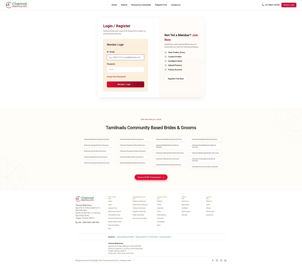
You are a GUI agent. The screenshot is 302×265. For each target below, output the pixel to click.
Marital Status (161, 215)
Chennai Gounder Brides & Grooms (133, 151)
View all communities (140, 218)
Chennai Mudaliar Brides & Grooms (169, 139)
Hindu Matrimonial (114, 215)
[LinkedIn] (225, 260)
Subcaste (160, 208)
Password (111, 64)
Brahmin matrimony (139, 201)
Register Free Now (176, 79)
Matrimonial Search (114, 211)
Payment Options (113, 225)
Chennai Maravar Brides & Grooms (132, 163)
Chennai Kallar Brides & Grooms (131, 157)
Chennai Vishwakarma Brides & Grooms (203, 160)
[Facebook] (213, 260)
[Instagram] (217, 260)
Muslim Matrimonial (114, 222)
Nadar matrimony (138, 215)
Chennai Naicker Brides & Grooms (168, 165)
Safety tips (209, 215)
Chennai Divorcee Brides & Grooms (205, 167)
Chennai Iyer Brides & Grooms (95, 151)
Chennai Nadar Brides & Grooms (95, 157)
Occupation (161, 222)
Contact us (175, 5)
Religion (159, 201)
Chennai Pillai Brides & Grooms (167, 159)
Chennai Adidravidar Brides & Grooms (170, 153)
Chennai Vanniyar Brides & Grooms (97, 163)
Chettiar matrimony (139, 208)
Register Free (161, 5)
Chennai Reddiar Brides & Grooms (204, 139)
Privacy (208, 208)
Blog (109, 228)
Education (160, 218)
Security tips (210, 211)
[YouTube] (221, 260)
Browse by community (141, 5)
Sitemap (184, 215)
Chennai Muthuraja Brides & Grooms (205, 153)
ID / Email (111, 52)
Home (114, 5)
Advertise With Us (141, 237)
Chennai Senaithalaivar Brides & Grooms (204, 146)
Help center (185, 204)
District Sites (153, 237)
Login (110, 204)
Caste (159, 204)
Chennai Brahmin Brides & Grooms (96, 139)
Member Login (288, 5)
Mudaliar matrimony (139, 211)
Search (124, 5)
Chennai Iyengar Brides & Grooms (96, 145)
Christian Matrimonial (115, 218)
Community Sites (165, 237)
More (158, 225)
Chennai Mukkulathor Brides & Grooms (167, 146)
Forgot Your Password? (116, 77)
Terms (208, 204)
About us (209, 201)
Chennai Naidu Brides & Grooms (132, 139)
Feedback (185, 208)
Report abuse (186, 211)
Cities (159, 211)
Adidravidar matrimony (140, 204)
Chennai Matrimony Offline (125, 237)
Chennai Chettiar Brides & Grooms (132, 145)
